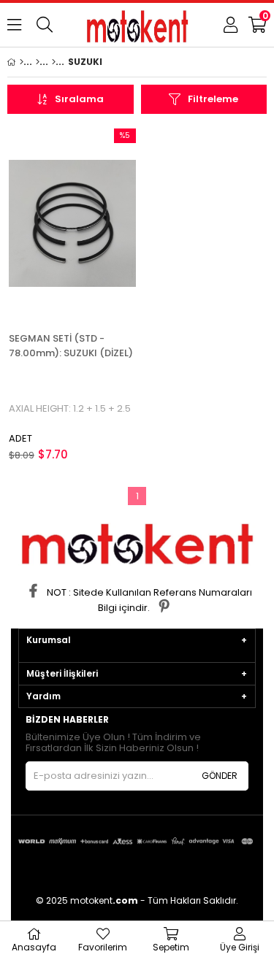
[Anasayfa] (21, 62)
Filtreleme (213, 99)
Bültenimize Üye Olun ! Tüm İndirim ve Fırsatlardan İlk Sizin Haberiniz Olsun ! (113, 742)
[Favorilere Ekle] (72, 224)
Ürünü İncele (97, 224)
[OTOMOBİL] (54, 62)
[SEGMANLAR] (37, 62)
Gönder (219, 775)
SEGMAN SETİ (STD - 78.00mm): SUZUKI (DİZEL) (71, 345)
